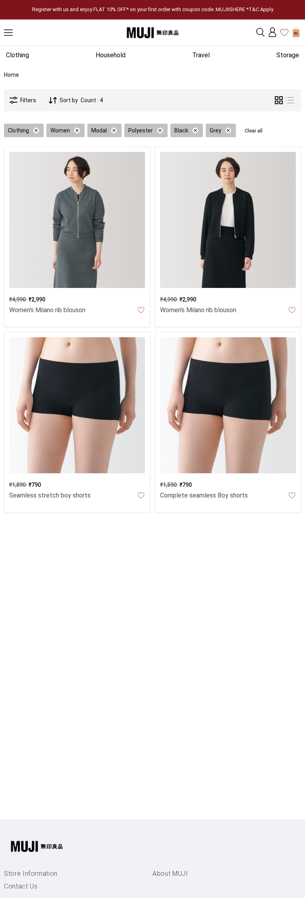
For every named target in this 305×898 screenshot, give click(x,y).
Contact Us (21, 886)
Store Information (31, 873)
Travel (201, 55)
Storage (287, 55)
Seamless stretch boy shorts (50, 495)
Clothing (17, 55)
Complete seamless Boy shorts (204, 495)
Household (110, 55)
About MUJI (170, 873)
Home (11, 75)
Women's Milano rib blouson (47, 310)
